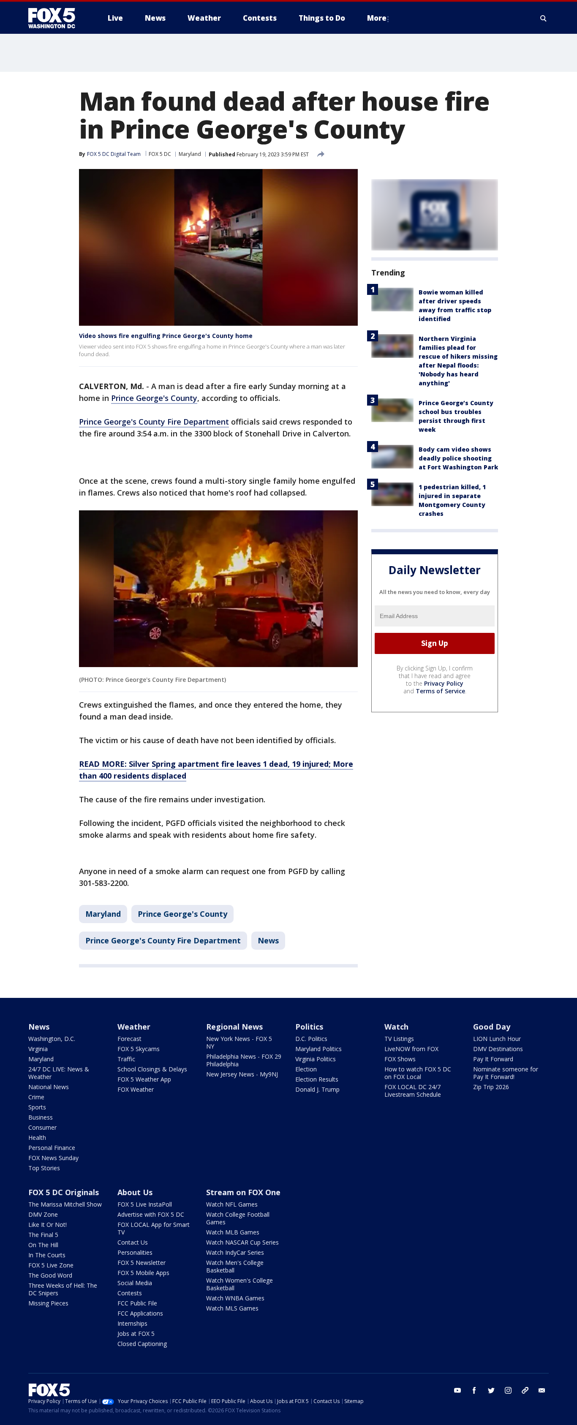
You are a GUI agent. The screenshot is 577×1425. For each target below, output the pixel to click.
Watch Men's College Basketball (235, 1266)
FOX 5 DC (160, 154)
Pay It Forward (493, 1059)
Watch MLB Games (232, 1232)
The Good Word (50, 1275)
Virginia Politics (315, 1059)
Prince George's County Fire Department (154, 422)
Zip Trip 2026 (491, 1087)
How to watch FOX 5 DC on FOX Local (417, 1073)
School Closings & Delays (152, 1069)
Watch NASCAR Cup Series (242, 1242)
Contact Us (132, 1242)
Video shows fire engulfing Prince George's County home (166, 336)
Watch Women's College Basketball (239, 1284)
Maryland (190, 154)
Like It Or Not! (47, 1225)
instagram (508, 1390)
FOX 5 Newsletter (141, 1263)
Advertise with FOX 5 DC (150, 1214)
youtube (457, 1390)
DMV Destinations (498, 1049)
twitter (491, 1390)
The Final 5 (43, 1235)
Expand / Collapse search (544, 18)
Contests (129, 1293)
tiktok (525, 1390)
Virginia (38, 1049)
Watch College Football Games (237, 1218)
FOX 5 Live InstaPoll (144, 1204)
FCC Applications (140, 1313)
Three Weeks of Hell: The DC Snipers (62, 1289)
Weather (133, 1027)
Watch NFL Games (232, 1204)
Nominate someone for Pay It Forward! (505, 1073)
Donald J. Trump (317, 1089)
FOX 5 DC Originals (63, 1192)
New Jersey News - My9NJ (242, 1074)
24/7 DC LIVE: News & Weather (58, 1073)
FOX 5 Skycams (138, 1049)
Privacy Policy (443, 683)
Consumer (42, 1127)
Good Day (491, 1027)
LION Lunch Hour (497, 1039)
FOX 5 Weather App (144, 1079)
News (268, 940)
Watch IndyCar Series (235, 1252)
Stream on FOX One (243, 1192)
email (542, 1390)
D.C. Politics (311, 1039)
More (376, 18)
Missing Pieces (48, 1303)
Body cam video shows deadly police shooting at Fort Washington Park (458, 458)
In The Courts (46, 1255)
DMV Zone (43, 1214)
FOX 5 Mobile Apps (143, 1273)
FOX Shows (400, 1059)
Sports (37, 1107)
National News (48, 1087)
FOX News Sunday (53, 1158)
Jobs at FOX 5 (136, 1334)
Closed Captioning (142, 1344)
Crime (36, 1097)
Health (37, 1137)
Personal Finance (51, 1148)
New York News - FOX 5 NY (239, 1042)
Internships (132, 1323)
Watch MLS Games (232, 1308)
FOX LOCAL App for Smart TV (153, 1228)
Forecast (129, 1039)
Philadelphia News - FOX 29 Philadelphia (243, 1060)
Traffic (126, 1059)
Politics (309, 1027)
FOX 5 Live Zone (50, 1265)
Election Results (316, 1079)
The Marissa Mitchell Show (65, 1204)
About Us (134, 1192)
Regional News (234, 1027)
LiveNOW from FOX (411, 1049)
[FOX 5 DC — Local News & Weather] (56, 18)
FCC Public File (137, 1303)
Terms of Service (440, 691)
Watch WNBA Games (235, 1298)
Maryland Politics (318, 1049)
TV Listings (399, 1039)
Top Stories (44, 1168)
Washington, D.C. (51, 1039)
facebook (474, 1390)
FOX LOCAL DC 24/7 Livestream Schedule (412, 1090)
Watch (396, 1027)
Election (306, 1069)
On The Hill (43, 1245)
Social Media (134, 1283)
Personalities (134, 1252)
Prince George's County (154, 398)
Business (40, 1117)
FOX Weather (135, 1089)
